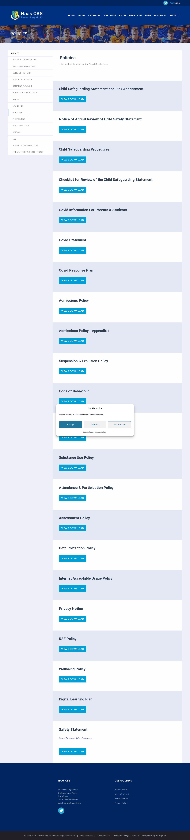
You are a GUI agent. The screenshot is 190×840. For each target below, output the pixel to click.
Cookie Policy (88, 432)
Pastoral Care (21, 125)
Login (177, 3)
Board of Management (26, 92)
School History (22, 73)
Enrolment (19, 119)
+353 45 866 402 (70, 799)
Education (109, 15)
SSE (14, 138)
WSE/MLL (17, 132)
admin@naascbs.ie (72, 803)
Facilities (18, 106)
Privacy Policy (100, 432)
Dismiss (95, 424)
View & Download (72, 99)
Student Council (22, 86)
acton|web (161, 835)
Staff (16, 99)
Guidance (160, 15)
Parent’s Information (25, 145)
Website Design (121, 835)
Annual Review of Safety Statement (75, 738)
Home (71, 15)
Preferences (119, 424)
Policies (17, 112)
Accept (70, 424)
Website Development (142, 835)
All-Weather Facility (25, 59)
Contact (174, 15)
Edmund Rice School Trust (28, 152)
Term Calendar (121, 798)
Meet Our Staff (122, 794)
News (148, 15)
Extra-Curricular (130, 15)
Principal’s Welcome (24, 66)
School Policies (122, 789)
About (81, 15)
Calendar (94, 15)
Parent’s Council (22, 79)
